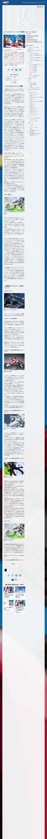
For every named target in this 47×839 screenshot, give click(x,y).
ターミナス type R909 (33, 70)
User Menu (30, 2)
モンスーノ (30, 73)
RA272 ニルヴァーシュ (33, 92)
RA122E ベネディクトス (33, 111)
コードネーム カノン (33, 119)
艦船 (29, 122)
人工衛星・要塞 (31, 131)
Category (23, 2)
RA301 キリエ (32, 99)
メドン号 (31, 125)
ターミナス (30, 63)
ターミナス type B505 (33, 66)
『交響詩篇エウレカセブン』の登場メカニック (12, 79)
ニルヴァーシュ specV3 (33, 121)
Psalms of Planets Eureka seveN (32, 39)
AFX (30, 80)
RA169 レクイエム (33, 107)
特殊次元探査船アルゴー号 (34, 130)
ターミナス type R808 (33, 69)
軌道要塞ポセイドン (33, 135)
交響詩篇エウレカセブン (38, 41)
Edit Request (40, 6)
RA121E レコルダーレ (33, 110)
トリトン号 (31, 124)
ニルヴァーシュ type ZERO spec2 (35, 117)
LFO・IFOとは (8, 78)
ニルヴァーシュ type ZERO (34, 53)
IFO (29, 90)
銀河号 (31, 86)
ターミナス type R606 (33, 67)
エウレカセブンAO (30, 41)
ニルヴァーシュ (8, 81)
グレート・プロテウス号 (34, 127)
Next (22, 570)
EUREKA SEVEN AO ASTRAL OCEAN (32, 35)
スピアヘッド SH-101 (33, 72)
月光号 (31, 128)
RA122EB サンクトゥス (33, 108)
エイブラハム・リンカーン (34, 114)
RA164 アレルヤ (32, 95)
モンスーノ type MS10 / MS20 (34, 75)
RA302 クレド (32, 105)
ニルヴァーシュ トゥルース (34, 94)
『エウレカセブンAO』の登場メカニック (33, 89)
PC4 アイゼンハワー (33, 113)
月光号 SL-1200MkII (33, 83)
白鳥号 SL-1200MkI (33, 84)
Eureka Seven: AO (30, 37)
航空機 (30, 78)
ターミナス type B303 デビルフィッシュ (36, 64)
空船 (29, 81)
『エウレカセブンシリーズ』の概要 (10, 76)
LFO (29, 116)
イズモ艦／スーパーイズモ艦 (34, 87)
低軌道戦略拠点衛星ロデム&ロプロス (35, 133)
